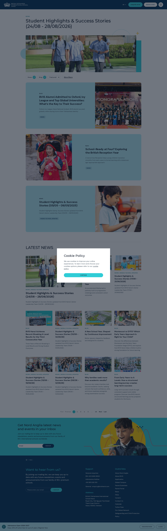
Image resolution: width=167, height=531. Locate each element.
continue (83, 275)
